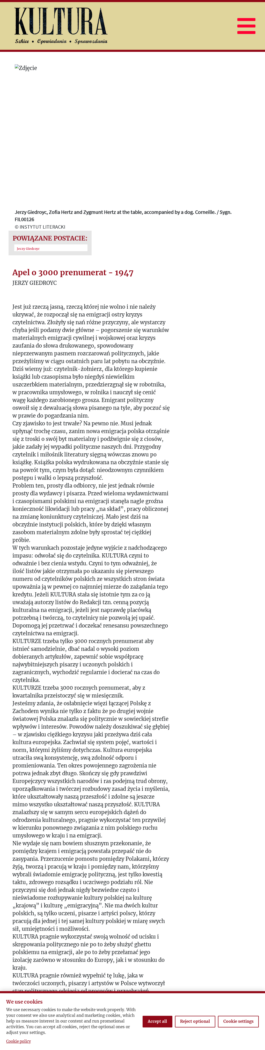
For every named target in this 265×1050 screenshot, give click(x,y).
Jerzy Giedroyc (28, 249)
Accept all (157, 1021)
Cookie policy (18, 1041)
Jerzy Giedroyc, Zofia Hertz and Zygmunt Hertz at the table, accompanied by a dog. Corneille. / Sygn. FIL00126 (123, 215)
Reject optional (195, 1021)
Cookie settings (238, 1021)
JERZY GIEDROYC (34, 283)
